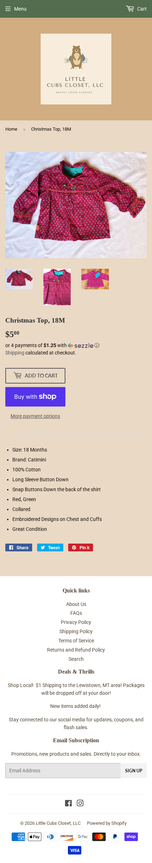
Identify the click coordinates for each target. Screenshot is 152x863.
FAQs (76, 613)
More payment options (35, 416)
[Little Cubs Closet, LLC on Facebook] (68, 804)
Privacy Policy (76, 622)
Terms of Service (76, 640)
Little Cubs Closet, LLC (58, 823)
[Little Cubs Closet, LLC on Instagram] (80, 804)
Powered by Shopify (107, 823)
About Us (76, 604)
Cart (141, 9)
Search (76, 659)
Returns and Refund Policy (76, 650)
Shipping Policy (76, 631)
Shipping (14, 353)
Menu (20, 9)
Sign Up (133, 770)
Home (11, 129)
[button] (76, 345)
